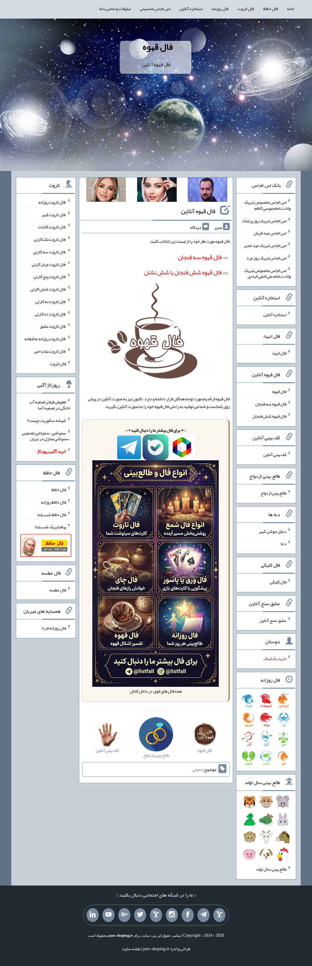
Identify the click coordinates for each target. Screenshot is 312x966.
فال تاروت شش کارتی (48, 289)
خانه (290, 8)
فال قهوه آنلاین (198, 211)
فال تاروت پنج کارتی (50, 276)
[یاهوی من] (219, 915)
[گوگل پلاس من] (124, 915)
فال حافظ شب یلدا (51, 514)
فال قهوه (158, 46)
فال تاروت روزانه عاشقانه (45, 338)
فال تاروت (246, 8)
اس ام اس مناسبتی (155, 8)
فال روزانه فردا (53, 628)
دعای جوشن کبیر (272, 531)
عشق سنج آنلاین (273, 620)
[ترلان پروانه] (157, 191)
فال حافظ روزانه (53, 502)
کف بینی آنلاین (274, 454)
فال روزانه (220, 8)
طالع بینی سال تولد (271, 869)
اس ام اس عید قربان (270, 233)
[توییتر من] (140, 915)
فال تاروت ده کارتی (50, 313)
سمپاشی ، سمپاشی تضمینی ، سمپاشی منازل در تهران (46, 435)
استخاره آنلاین (191, 8)
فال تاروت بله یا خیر (50, 351)
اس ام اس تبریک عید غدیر (265, 245)
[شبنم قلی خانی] (106, 191)
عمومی (197, 769)
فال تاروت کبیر (53, 214)
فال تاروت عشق (53, 326)
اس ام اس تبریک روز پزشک (264, 220)
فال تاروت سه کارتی (49, 252)
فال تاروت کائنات (52, 227)
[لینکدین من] (93, 915)
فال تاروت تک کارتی (50, 239)
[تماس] (156, 915)
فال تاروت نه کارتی (50, 301)
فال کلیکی (278, 582)
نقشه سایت (131, 948)
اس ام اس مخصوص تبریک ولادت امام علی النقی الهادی (267, 273)
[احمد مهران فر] (207, 191)
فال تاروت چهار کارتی (49, 264)
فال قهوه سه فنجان (270, 403)
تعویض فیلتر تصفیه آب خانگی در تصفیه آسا (49, 404)
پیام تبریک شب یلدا (50, 526)
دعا (283, 543)
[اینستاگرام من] (172, 915)
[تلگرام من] (203, 915)
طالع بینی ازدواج (273, 493)
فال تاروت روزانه (52, 202)
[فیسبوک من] (188, 915)
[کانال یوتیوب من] (108, 915)
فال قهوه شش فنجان (269, 416)
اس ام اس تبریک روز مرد (266, 258)
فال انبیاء (279, 353)
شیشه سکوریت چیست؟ (46, 420)
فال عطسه (57, 589)
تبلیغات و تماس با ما (115, 8)
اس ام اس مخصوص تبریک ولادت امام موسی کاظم (267, 205)
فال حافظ (270, 8)
